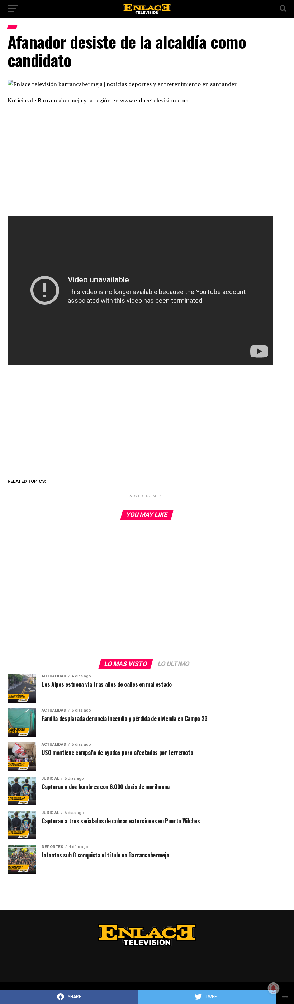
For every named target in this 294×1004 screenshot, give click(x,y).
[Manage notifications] (273, 988)
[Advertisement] (147, 162)
